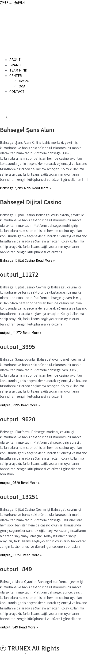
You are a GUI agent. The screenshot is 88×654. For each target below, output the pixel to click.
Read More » (25, 187)
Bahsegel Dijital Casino (30, 202)
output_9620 (17, 419)
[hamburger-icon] (5, 51)
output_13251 (19, 496)
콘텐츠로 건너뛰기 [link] (12, 2)
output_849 (16, 569)
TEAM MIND (18, 70)
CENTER (15, 75)
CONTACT (16, 91)
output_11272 (19, 274)
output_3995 (17, 346)
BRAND (15, 65)
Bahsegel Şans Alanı (27, 129)
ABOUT (15, 59)
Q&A (22, 86)
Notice (24, 81)
